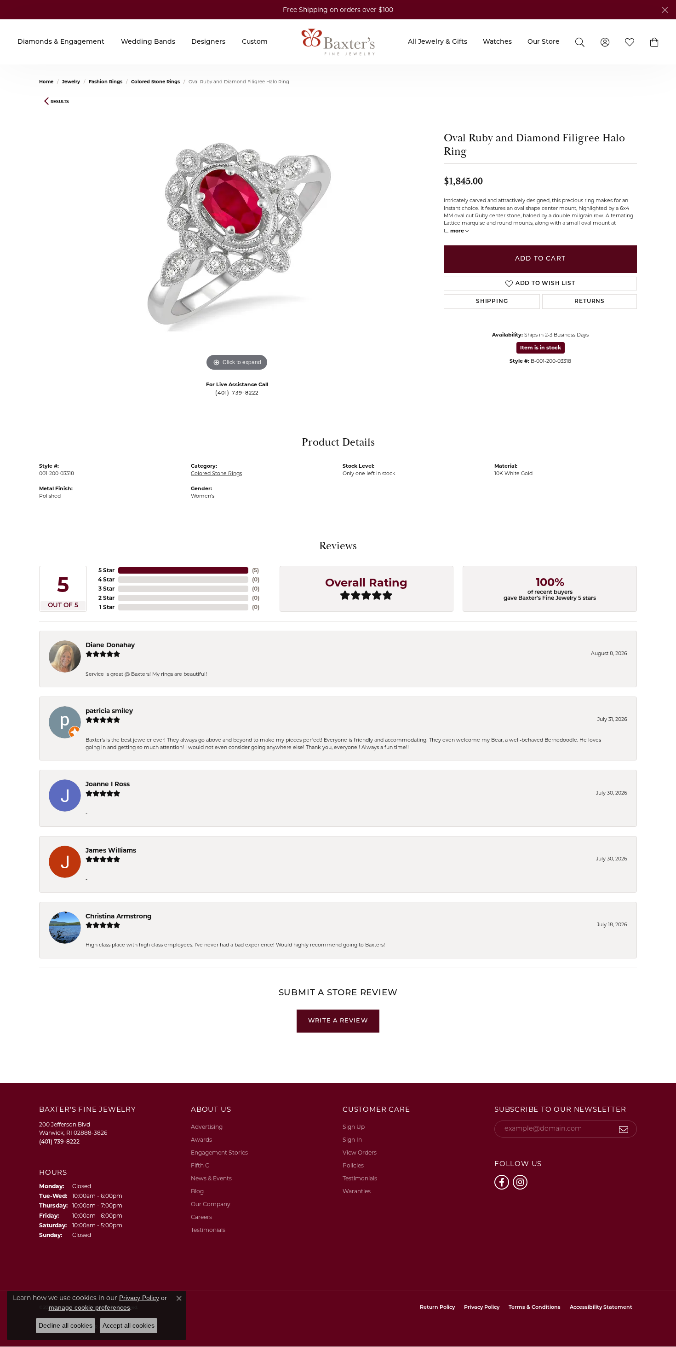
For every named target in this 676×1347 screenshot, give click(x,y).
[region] (237, 235)
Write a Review (338, 1021)
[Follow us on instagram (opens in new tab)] (520, 1182)
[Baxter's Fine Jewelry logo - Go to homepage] (338, 41)
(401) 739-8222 (237, 393)
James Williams (111, 850)
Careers (201, 1216)
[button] (654, 41)
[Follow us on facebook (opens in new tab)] (501, 1182)
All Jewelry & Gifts (437, 42)
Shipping (492, 301)
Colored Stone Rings (155, 82)
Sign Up (354, 1126)
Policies (353, 1165)
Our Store (543, 42)
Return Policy (437, 1307)
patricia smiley (109, 710)
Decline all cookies (65, 1325)
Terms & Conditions (535, 1307)
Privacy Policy (481, 1307)
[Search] (579, 41)
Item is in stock (540, 347)
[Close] (664, 10)
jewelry (71, 82)
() (255, 570)
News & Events (211, 1178)
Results (60, 101)
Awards (201, 1139)
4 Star (106, 579)
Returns (589, 301)
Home (46, 82)
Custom (255, 42)
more (457, 230)
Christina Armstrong (119, 916)
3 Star (106, 588)
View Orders (360, 1152)
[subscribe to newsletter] (623, 1129)
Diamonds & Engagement (60, 42)
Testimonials (208, 1229)
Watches (497, 42)
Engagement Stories (219, 1152)
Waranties (357, 1191)
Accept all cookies (129, 1325)
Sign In (352, 1139)
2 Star (106, 597)
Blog (197, 1191)
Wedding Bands (148, 42)
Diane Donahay (110, 645)
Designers (208, 42)
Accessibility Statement (601, 1307)
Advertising (207, 1126)
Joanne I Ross (108, 784)
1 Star (107, 607)
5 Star (106, 570)
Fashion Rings (105, 82)
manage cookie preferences (89, 1307)
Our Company (210, 1204)
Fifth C (200, 1165)
